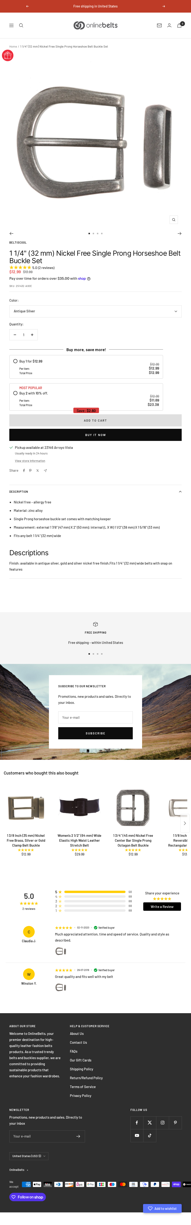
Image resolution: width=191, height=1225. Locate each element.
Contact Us (78, 1042)
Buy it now (95, 435)
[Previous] (11, 233)
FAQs (73, 1051)
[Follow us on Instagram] (162, 1122)
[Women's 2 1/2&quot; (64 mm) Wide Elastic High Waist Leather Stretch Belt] (79, 808)
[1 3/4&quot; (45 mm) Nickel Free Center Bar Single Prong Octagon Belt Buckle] (133, 808)
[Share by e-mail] (45, 470)
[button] (162, 1208)
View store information (30, 461)
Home (13, 46)
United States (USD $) (26, 1156)
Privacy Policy (80, 1095)
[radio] (86, 367)
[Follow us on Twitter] (149, 1122)
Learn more (135, 6)
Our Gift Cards (80, 1060)
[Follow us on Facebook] (136, 1122)
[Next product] (185, 823)
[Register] (78, 1136)
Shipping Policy (81, 1069)
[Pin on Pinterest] (30, 470)
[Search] (21, 25)
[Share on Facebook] (24, 470)
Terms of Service (83, 1087)
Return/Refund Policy (86, 1078)
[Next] (180, 233)
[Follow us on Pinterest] (175, 1122)
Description (18, 491)
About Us (77, 1033)
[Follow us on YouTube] (136, 1135)
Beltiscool (18, 242)
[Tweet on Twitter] (38, 470)
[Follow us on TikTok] (149, 1135)
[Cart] (179, 25)
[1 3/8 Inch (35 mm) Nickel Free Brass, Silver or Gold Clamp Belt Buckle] (26, 808)
